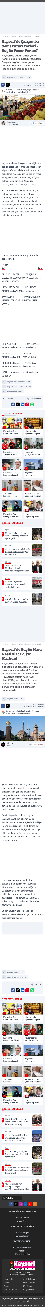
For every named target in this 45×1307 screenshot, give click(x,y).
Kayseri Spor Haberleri (22, 1247)
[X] (16, 1204)
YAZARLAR (10, 1198)
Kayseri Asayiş (22, 1232)
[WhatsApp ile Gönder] (32, 404)
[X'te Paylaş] (8, 85)
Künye (6, 1283)
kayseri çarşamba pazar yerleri (19, 387)
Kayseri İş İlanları (22, 1254)
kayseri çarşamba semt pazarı (18, 77)
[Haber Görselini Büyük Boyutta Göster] (22, 107)
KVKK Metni (27, 1286)
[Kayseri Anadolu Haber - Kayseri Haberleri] (22, 1265)
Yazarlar (22, 1251)
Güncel (13, 36)
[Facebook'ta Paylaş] (3, 85)
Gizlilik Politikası (29, 1279)
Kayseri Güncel (22, 1218)
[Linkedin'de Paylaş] (22, 404)
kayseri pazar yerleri (14, 391)
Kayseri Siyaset (22, 1221)
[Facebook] (11, 1204)
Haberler (5, 36)
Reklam (6, 1286)
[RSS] (35, 1204)
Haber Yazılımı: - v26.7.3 (22, 1305)
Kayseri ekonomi (22, 1236)
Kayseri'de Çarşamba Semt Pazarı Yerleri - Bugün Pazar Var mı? (29, 36)
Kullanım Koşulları (10, 1290)
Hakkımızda (8, 1279)
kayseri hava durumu (15, 699)
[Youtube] (30, 1204)
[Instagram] (21, 1204)
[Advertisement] (22, 17)
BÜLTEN (10, 744)
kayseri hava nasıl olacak (17, 977)
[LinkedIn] (25, 1204)
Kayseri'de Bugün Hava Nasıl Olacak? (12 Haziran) (30, 644)
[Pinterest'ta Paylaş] (27, 404)
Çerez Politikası (29, 1283)
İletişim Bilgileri (28, 1290)
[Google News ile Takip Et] (38, 123)
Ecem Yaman (12, 123)
